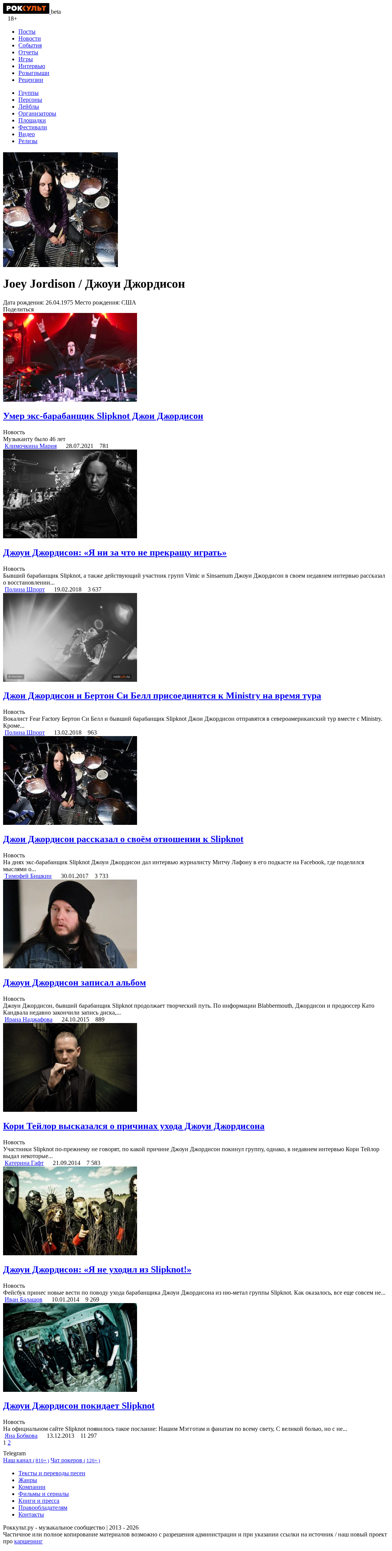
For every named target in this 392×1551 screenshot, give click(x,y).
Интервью (31, 66)
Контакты (31, 1514)
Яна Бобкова (21, 1435)
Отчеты (28, 52)
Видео (26, 134)
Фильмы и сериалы (43, 1494)
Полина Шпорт (25, 589)
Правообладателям (42, 1507)
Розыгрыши (33, 73)
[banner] (27, 11)
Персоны (30, 99)
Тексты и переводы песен (51, 1473)
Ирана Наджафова (28, 1019)
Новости (29, 38)
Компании (32, 1487)
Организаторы (37, 113)
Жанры (27, 1480)
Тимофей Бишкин (28, 876)
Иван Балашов (23, 1299)
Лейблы (28, 106)
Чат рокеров (75, 1460)
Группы (28, 93)
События (30, 45)
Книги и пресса (38, 1500)
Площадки (32, 120)
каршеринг (28, 1541)
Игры (25, 59)
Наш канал (26, 1460)
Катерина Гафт (24, 1163)
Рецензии (30, 80)
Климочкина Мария (31, 446)
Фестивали (32, 127)
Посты (27, 31)
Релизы (28, 141)
